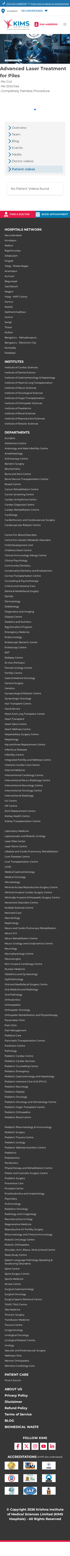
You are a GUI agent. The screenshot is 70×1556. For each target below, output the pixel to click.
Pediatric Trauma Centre (19, 1137)
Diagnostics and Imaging (19, 611)
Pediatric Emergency (17, 1071)
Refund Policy (16, 1408)
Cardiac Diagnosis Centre (19, 504)
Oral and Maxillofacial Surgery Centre (26, 984)
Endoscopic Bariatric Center (21, 642)
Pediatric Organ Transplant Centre (25, 1107)
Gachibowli (11, 286)
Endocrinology (13, 637)
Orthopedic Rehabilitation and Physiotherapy (31, 1015)
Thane (8, 327)
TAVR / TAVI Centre (16, 1304)
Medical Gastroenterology (20, 871)
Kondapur (11, 240)
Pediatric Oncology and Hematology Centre (30, 1101)
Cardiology (11, 514)
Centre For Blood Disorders (21, 534)
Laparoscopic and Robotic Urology (25, 836)
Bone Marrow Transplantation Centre (26, 479)
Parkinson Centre (15, 1045)
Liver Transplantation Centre (21, 861)
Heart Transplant (14, 718)
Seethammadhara (15, 311)
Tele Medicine (12, 1309)
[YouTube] (43, 1446)
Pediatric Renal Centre (18, 1117)
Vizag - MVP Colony (16, 296)
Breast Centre (13, 484)
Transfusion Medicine (17, 1319)
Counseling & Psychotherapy (21, 580)
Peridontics (11, 1162)
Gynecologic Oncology (18, 698)
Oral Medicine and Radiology (21, 989)
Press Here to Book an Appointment (50, 3)
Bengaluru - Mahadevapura (21, 337)
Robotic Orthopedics (17, 1244)
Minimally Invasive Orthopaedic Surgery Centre (32, 897)
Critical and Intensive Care (20, 586)
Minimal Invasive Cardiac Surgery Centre (28, 892)
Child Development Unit (19, 545)
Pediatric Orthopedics (17, 1112)
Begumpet (11, 281)
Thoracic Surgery (14, 1314)
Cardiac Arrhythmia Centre (20, 499)
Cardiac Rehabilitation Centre (22, 509)
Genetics (10, 688)
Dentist (9, 596)
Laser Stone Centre (16, 846)
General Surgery (14, 683)
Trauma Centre (13, 1324)
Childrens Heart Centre (18, 550)
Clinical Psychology (16, 560)
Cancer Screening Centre (19, 494)
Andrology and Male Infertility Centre (26, 448)
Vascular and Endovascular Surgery (25, 1350)
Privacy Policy (16, 1395)
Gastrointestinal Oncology (20, 678)
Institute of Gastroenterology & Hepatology (30, 377)
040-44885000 (49, 24)
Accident (10, 438)
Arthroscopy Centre (16, 458)
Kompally (10, 347)
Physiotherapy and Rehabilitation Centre (28, 1168)
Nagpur (9, 291)
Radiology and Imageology (20, 1214)
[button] (34, 11)
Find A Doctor (13, 1380)
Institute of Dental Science (20, 372)
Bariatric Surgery (14, 463)
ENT (7, 652)
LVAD (8, 866)
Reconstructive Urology (19, 1219)
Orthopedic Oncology (17, 1009)
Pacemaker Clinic (15, 1020)
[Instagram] (35, 1446)
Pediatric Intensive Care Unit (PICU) (25, 1081)
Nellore (9, 245)
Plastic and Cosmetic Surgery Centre (26, 1173)
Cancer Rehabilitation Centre (21, 489)
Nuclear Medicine (15, 969)
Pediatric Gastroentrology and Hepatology (29, 1076)
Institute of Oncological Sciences (24, 392)
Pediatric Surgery (15, 1132)
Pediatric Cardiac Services (20, 1061)
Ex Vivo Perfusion (15, 662)
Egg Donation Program (18, 626)
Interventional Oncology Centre (23, 790)
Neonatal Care (13, 912)
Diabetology (12, 606)
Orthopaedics (13, 1004)
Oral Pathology (13, 994)
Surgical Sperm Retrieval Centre (23, 1299)
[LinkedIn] (52, 1446)
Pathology (11, 1050)
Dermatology (12, 601)
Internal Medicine (15, 770)
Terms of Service (18, 1414)
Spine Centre (12, 1268)
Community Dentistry (18, 565)
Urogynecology (14, 1330)
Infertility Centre (14, 754)
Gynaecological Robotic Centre (23, 693)
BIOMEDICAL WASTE (22, 1427)
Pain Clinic (11, 1025)
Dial (16, 3)
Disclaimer (13, 1402)
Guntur (9, 317)
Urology (9, 1345)
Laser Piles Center (15, 841)
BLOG (9, 1420)
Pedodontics (12, 1157)
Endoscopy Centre (15, 647)
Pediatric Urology (15, 1142)
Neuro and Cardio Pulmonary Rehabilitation (30, 928)
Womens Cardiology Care (20, 1365)
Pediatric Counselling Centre (21, 1066)
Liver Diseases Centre (17, 856)
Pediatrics (10, 1152)
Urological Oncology (17, 1335)
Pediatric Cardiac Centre (19, 1055)
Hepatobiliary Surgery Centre (22, 734)
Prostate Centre (14, 1188)
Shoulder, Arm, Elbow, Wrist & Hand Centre (30, 1249)
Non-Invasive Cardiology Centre (23, 963)
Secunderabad (13, 235)
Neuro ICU (11, 933)
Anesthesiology (14, 453)
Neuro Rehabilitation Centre (21, 938)
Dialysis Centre (13, 616)
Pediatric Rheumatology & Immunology (28, 1127)
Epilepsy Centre (14, 657)
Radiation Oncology (16, 1208)
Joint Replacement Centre (20, 810)
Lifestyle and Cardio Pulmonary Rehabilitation (31, 851)
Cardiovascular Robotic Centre (23, 525)
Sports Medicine (14, 1278)
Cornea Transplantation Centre (23, 575)
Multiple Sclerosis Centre (19, 907)
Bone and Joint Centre (18, 473)
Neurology (11, 948)
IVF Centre (11, 805)
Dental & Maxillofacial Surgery (22, 591)
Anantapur (11, 271)
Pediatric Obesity (15, 1091)
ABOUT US (13, 1389)
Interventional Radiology (19, 795)
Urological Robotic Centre (20, 1340)
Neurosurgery (13, 958)
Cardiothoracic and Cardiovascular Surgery (30, 519)
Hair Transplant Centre (18, 703)
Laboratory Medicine (17, 831)
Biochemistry (12, 468)
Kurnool (9, 276)
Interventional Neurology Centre (24, 785)
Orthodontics (12, 999)
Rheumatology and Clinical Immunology (28, 1234)
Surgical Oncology (15, 1294)
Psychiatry (11, 1198)
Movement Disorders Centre (21, 902)
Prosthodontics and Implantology (25, 1193)
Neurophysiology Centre (19, 953)
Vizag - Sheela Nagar (16, 265)
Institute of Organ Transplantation (25, 398)
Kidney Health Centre (17, 816)
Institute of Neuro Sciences (20, 387)
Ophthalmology (14, 979)
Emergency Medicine (17, 632)
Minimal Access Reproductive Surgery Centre (31, 887)
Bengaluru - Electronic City (20, 342)
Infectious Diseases (16, 749)
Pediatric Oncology (16, 1096)
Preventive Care (14, 1183)
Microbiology (12, 882)
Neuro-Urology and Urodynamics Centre (29, 943)
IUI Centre (11, 800)
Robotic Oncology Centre (20, 1239)
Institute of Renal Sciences (20, 413)
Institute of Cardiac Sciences (21, 367)
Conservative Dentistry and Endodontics (28, 570)
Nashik (9, 306)
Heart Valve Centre (15, 724)
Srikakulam (11, 255)
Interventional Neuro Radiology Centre (27, 780)
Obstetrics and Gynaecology (21, 974)
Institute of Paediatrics (18, 408)
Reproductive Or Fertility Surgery (24, 1229)
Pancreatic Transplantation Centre (25, 1040)
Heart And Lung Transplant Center (25, 713)
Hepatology (11, 739)
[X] (26, 1446)
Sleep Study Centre (16, 1254)
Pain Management (15, 1030)
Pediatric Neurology (16, 1086)
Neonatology (12, 917)
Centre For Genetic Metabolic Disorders (28, 540)
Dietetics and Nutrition (18, 621)
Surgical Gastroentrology (19, 1289)
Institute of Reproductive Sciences (25, 418)
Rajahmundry (13, 250)
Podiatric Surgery (15, 1178)
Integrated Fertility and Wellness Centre (28, 759)
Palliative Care (13, 1035)
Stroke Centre (13, 1284)
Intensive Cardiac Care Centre (22, 764)
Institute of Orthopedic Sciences (23, 403)
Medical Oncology (15, 877)
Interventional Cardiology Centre (24, 775)
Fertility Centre (13, 672)
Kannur (9, 301)
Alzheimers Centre (15, 443)
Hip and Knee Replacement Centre (25, 744)
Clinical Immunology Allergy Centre (25, 555)
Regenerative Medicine (18, 1224)
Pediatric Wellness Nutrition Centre (25, 1147)
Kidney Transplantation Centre (22, 821)
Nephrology (12, 923)
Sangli (8, 322)
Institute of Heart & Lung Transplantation (28, 382)
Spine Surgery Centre (17, 1273)
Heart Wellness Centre (18, 729)
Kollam (9, 332)
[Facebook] (17, 1446)
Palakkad (10, 352)
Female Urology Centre (18, 667)
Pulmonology (13, 1203)
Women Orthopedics (17, 1360)
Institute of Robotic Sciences (21, 423)
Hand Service (12, 708)
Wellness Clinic (13, 1355)
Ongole (9, 260)
